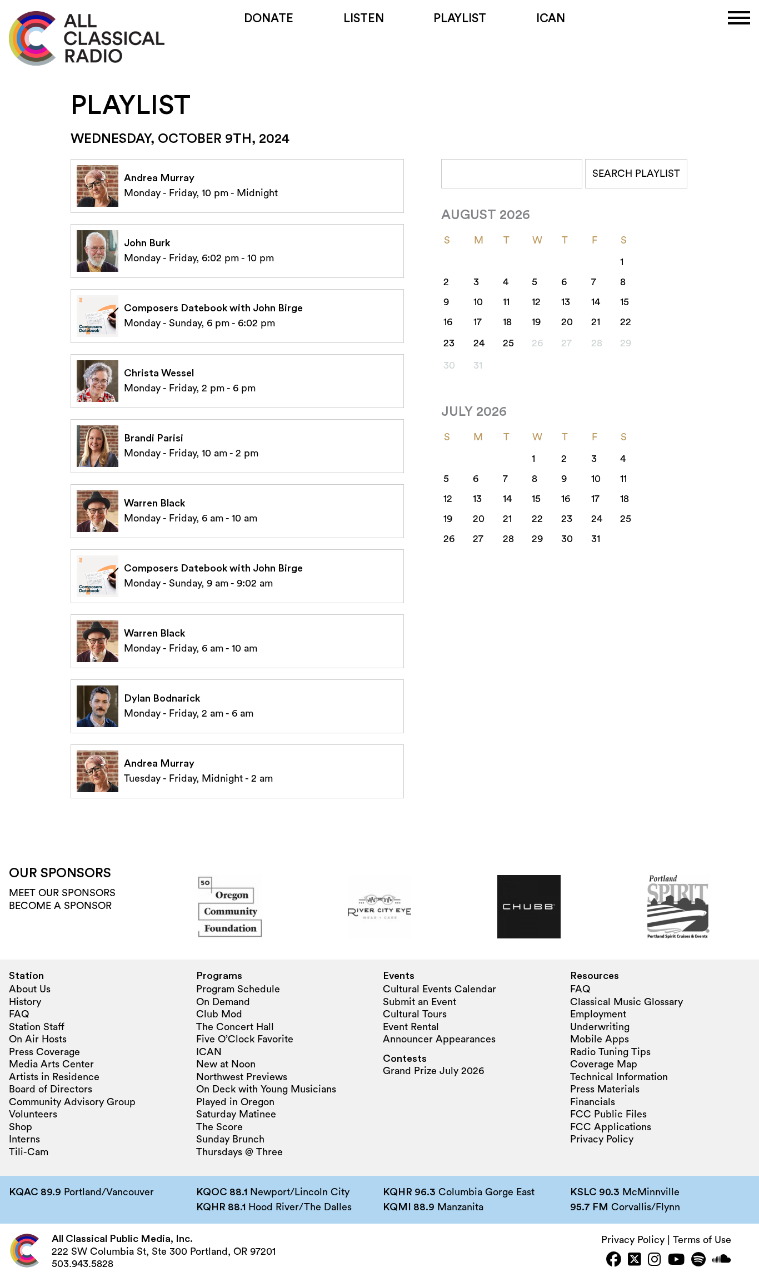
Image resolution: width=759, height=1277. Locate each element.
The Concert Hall (235, 1027)
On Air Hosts (38, 1039)
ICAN (550, 18)
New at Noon (226, 1064)
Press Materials (605, 1089)
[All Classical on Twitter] (634, 1260)
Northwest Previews (241, 1077)
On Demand (223, 1002)
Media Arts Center (51, 1064)
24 (479, 343)
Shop (20, 1127)
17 (477, 322)
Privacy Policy (601, 1139)
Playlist (459, 18)
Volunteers (33, 1114)
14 (595, 302)
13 (565, 302)
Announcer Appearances (439, 1039)
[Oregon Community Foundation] (230, 906)
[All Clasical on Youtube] (676, 1260)
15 (624, 302)
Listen (363, 18)
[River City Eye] (379, 906)
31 (595, 539)
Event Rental (411, 1027)
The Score (219, 1127)
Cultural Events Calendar (439, 989)
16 (447, 322)
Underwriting (600, 1027)
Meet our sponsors (62, 893)
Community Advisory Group (72, 1102)
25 (508, 343)
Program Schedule (238, 989)
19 (536, 322)
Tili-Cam (28, 1152)
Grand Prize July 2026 (433, 1071)
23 (449, 343)
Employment (598, 1014)
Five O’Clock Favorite (244, 1039)
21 (595, 322)
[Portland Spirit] (678, 906)
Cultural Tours (415, 1014)
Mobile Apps (599, 1039)
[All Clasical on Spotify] (698, 1260)
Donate (268, 18)
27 (478, 539)
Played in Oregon (235, 1102)
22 (625, 322)
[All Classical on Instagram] (654, 1260)
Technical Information (619, 1077)
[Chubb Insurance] (529, 906)
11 (506, 302)
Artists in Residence (54, 1077)
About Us (30, 989)
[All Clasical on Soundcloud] (721, 1260)
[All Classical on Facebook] (613, 1260)
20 (567, 322)
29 (537, 539)
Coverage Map (603, 1064)
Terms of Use (702, 1240)
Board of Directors (50, 1089)
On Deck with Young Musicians (266, 1089)
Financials (592, 1102)
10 (478, 302)
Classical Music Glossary (626, 1002)
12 (536, 302)
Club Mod (219, 1014)
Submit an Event (419, 1002)
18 (507, 322)
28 (508, 539)
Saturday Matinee (236, 1114)
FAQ (19, 1014)
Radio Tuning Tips (610, 1052)
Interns (24, 1139)
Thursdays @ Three (239, 1152)
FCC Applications (610, 1127)
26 (449, 539)
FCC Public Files (608, 1114)
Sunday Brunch (230, 1139)
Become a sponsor (60, 906)
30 (567, 539)
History (25, 1002)
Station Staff (36, 1027)
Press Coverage (44, 1052)
